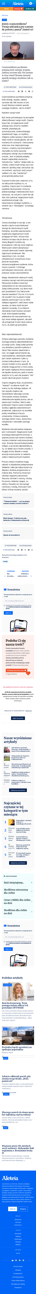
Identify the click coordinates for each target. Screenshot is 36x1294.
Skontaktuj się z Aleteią (18, 1284)
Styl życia (5, 15)
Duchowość (18, 1225)
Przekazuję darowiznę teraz (15, 670)
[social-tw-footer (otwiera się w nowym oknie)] (20, 1261)
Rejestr (6, 9)
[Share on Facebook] (18, 91)
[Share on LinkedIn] (22, 91)
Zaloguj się (28, 711)
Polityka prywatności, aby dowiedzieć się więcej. (18, 607)
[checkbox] (4, 605)
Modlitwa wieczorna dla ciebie (16, 891)
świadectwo (7, 985)
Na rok (18, 1253)
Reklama (18, 1244)
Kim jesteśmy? (18, 1273)
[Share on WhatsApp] (32, 91)
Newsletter (18, 1234)
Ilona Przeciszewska (23, 33)
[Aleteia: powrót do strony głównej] (18, 3)
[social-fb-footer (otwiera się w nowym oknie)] (16, 1261)
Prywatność (18, 1287)
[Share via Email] (29, 91)
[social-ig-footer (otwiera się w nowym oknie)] (23, 1261)
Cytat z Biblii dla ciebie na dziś (17, 901)
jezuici (5, 1128)
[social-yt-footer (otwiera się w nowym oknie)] (12, 1261)
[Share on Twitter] (25, 91)
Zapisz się (8, 613)
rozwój (5, 561)
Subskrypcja (18, 1239)
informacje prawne (18, 1277)
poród (5, 1058)
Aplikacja (18, 1236)
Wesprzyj (17, 9)
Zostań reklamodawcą (18, 1280)
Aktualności (18, 1219)
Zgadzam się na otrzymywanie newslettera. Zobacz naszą (18, 607)
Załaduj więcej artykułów (18, 790)
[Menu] (6, 3)
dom (5, 1029)
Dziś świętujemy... (14, 882)
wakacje (6, 1094)
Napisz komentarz (18, 718)
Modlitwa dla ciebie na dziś (15, 912)
